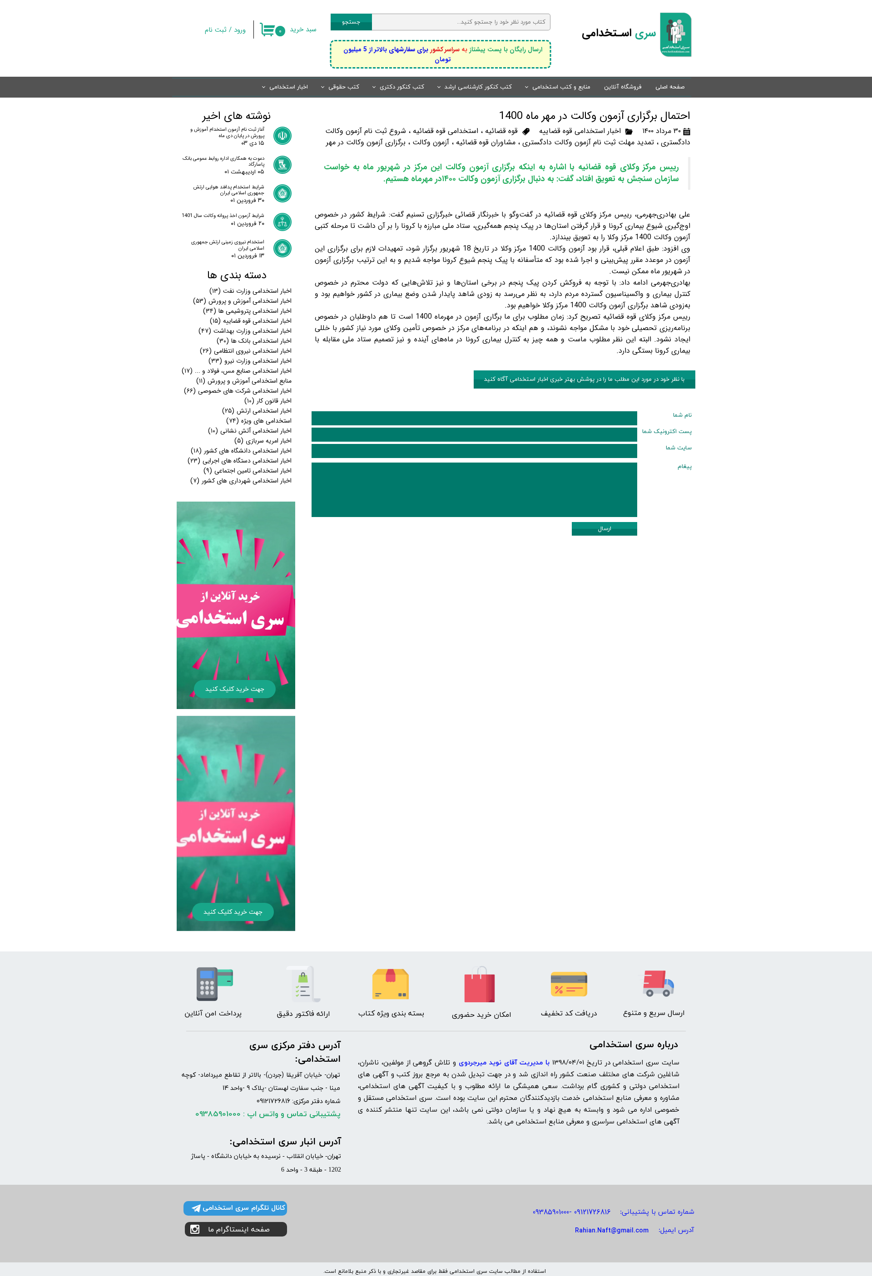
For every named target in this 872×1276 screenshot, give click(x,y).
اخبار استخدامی (288, 87)
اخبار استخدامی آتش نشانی (250, 431)
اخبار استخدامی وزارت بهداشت (245, 331)
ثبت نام (216, 30)
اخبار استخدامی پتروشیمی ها (247, 311)
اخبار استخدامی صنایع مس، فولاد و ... (237, 371)
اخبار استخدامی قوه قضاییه (580, 131)
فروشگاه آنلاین (623, 87)
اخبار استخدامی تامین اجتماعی (247, 471)
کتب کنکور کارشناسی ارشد (478, 87)
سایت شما (679, 448)
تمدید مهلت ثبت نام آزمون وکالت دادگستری (588, 142)
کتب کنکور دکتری (402, 87)
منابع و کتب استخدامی (561, 87)
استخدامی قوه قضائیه (445, 131)
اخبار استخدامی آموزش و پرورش (242, 301)
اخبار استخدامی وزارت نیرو (250, 361)
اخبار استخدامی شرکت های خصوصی (238, 391)
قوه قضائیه (501, 131)
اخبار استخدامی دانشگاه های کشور (241, 451)
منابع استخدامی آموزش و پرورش (244, 381)
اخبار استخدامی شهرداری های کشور (241, 481)
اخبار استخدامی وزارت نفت (250, 291)
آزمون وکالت (430, 142)
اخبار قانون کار (268, 401)
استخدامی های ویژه (259, 421)
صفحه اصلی (669, 87)
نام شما (682, 415)
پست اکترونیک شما (667, 432)
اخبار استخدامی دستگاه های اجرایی (240, 461)
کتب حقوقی (343, 87)
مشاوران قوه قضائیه (485, 142)
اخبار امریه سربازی (263, 441)
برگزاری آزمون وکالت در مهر (366, 142)
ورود (240, 30)
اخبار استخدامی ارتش (257, 411)
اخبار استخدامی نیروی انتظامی (246, 351)
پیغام (685, 467)
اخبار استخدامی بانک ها (254, 341)
